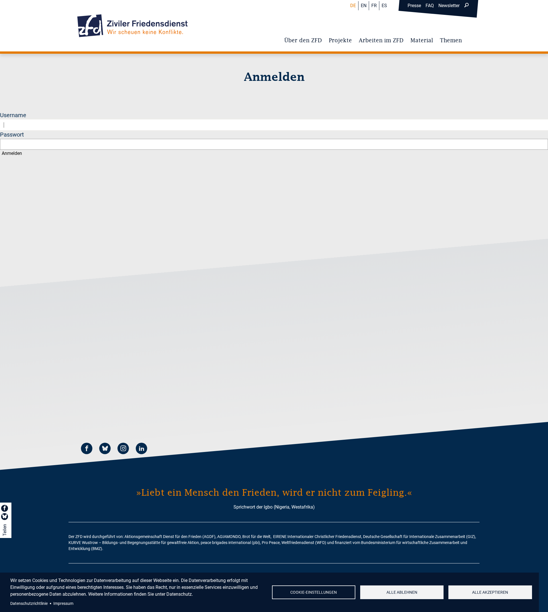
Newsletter (449, 5)
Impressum (63, 603)
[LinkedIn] (141, 449)
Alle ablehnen (401, 592)
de (353, 5)
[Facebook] (86, 449)
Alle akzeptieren (490, 592)
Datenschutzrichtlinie (29, 603)
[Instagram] (123, 449)
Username (13, 115)
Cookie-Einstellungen (313, 592)
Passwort (12, 134)
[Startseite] (132, 25)
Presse (414, 5)
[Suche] (466, 5)
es (384, 5)
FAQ (430, 5)
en (363, 5)
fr (374, 5)
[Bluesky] (105, 449)
